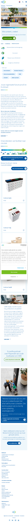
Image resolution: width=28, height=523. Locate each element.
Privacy (14, 517)
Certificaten (4, 498)
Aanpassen (13, 276)
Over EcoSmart (7, 70)
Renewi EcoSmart (5, 459)
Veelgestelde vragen (6, 504)
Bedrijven (3, 5)
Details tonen (20, 267)
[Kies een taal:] (19, 2)
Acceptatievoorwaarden (6, 460)
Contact (3, 507)
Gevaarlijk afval (5, 473)
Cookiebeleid (16, 515)
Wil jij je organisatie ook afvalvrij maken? (11, 419)
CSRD (20, 74)
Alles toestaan (14, 272)
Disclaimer (22, 515)
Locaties (3, 506)
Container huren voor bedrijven (8, 454)
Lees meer (3, 135)
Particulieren (9, 5)
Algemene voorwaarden (8, 515)
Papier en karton (5, 475)
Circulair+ (6, 77)
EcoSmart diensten (18, 70)
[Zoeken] (23, 2)
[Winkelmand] (26, 2)
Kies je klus (4, 466)
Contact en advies (7, 38)
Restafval (3, 476)
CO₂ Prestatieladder (6, 496)
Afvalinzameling (5, 456)
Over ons (3, 488)
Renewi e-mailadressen (6, 492)
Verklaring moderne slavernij (7, 495)
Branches (3, 457)
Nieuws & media (5, 489)
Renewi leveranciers (6, 493)
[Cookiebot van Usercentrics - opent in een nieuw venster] (20, 245)
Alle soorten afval (5, 477)
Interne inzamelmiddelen (9, 74)
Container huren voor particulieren (8, 465)
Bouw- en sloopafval (6, 472)
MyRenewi (4, 503)
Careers (3, 490)
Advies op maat (15, 77)
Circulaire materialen (6, 482)
